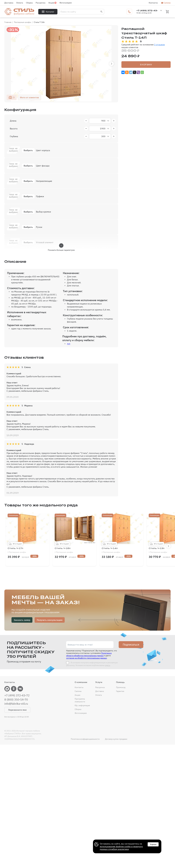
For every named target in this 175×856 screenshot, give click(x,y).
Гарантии (120, 691)
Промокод (120, 687)
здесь (107, 665)
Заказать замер (22, 620)
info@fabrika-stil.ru (16, 703)
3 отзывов (159, 44)
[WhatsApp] (142, 72)
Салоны (167, 3)
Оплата (19, 3)
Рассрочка (40, 3)
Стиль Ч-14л (111, 550)
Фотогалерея (65, 3)
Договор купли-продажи (116, 739)
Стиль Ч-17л (17, 550)
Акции (51, 3)
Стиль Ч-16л (64, 550)
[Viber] (138, 72)
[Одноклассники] (127, 72)
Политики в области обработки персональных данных (89, 654)
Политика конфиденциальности (85, 739)
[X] (134, 72)
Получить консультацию (49, 620)
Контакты (153, 3)
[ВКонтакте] (123, 72)
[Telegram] (130, 72)
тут (68, 343)
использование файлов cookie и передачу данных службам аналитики (121, 848)
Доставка (8, 3)
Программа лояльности (80, 700)
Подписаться (131, 644)
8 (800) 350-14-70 (16, 699)
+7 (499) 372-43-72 (17, 695)
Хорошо (153, 844)
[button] (111, 64)
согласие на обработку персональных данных (86, 658)
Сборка (29, 3)
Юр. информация (82, 705)
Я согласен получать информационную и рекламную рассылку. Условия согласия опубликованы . (92, 664)
